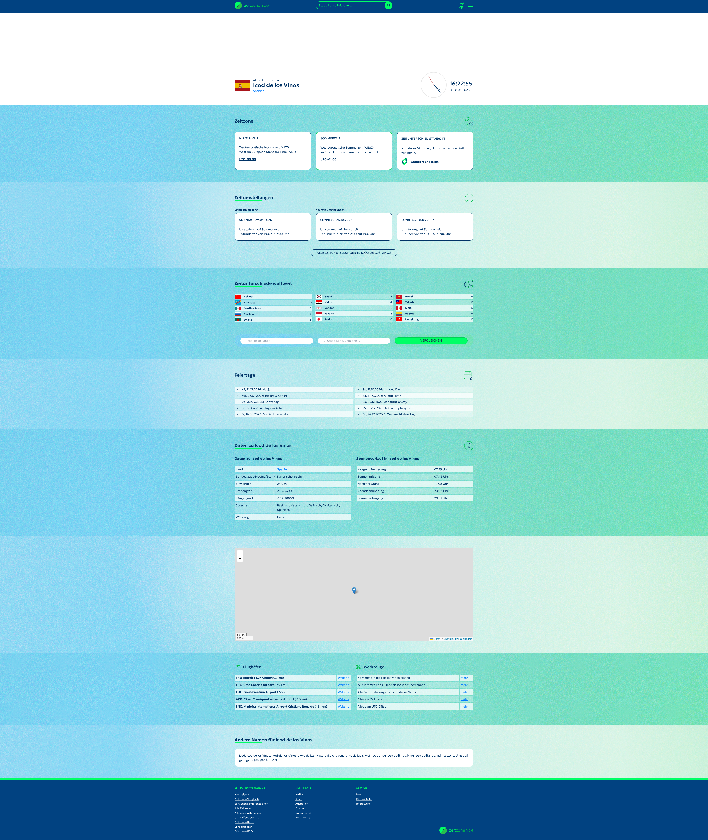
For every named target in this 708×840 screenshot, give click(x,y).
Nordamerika (303, 813)
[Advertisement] (354, 38)
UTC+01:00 (328, 159)
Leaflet (436, 638)
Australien (301, 803)
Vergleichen (431, 340)
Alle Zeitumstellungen (248, 813)
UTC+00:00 (247, 159)
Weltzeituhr (242, 794)
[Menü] (470, 5)
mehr (464, 677)
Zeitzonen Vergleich (247, 799)
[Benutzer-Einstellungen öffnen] (461, 5)
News (359, 794)
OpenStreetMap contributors (458, 638)
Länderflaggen (243, 826)
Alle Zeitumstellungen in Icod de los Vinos (354, 253)
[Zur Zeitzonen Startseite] (252, 5)
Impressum (363, 803)
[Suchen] (388, 5)
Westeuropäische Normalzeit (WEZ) (264, 147)
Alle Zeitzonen (243, 808)
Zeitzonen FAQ (244, 831)
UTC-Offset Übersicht (248, 817)
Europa (299, 808)
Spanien (258, 91)
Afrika (299, 794)
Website (343, 677)
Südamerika (302, 817)
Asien (298, 799)
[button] (354, 590)
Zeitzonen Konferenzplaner (251, 803)
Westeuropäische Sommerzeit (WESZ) (347, 147)
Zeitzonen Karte (244, 822)
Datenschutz (364, 799)
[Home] (456, 830)
